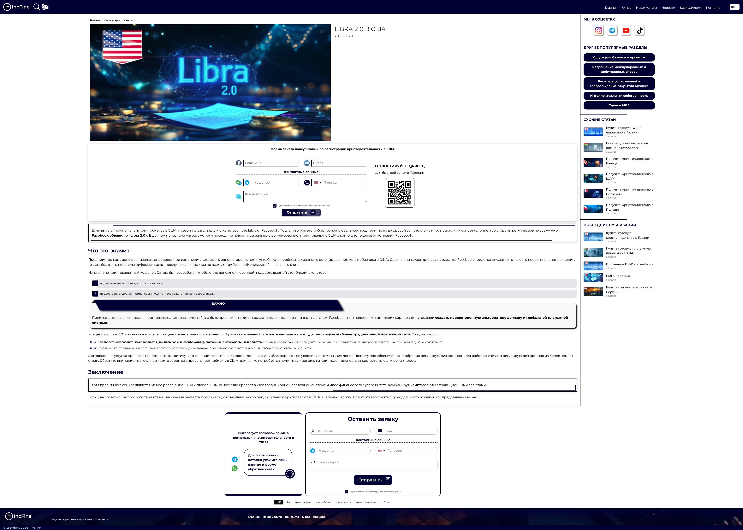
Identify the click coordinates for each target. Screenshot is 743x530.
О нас (626, 7)
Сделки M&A (619, 105)
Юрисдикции (690, 7)
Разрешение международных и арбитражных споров (619, 69)
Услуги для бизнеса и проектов (619, 57)
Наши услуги (646, 7)
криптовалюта (343, 502)
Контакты (713, 7)
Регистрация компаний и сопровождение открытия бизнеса (619, 84)
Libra (287, 502)
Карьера (319, 516)
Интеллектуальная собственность (619, 95)
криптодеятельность (367, 502)
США (386, 502)
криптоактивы (303, 502)
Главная (611, 7)
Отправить (370, 480)
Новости (668, 7)
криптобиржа (323, 502)
